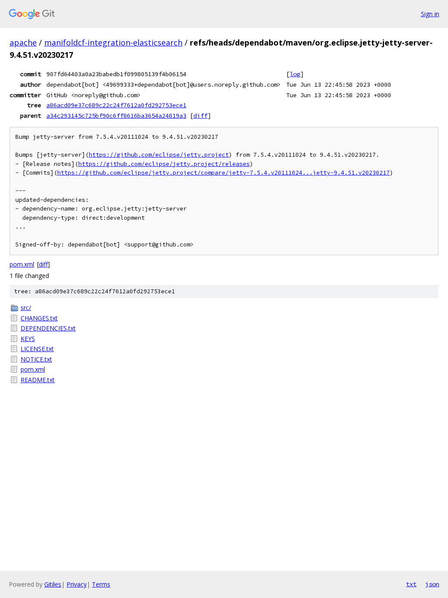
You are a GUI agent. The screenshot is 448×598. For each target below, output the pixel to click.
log (295, 74)
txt (411, 584)
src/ (26, 307)
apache (23, 42)
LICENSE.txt (37, 349)
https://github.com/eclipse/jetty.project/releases (164, 164)
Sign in (430, 14)
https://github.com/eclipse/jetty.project (159, 154)
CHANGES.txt (39, 318)
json (432, 584)
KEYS (28, 338)
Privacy (76, 584)
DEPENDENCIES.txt (48, 328)
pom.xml (22, 264)
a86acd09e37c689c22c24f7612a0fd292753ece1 (116, 105)
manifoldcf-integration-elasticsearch (113, 42)
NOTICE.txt (36, 359)
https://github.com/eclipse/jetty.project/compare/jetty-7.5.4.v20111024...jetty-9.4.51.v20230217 (223, 172)
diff (200, 116)
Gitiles (52, 584)
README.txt (38, 380)
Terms (101, 584)
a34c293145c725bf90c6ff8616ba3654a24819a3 (116, 116)
